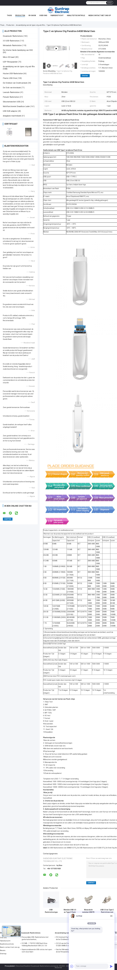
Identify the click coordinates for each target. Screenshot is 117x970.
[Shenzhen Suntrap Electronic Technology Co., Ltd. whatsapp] (12, 513)
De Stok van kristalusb (12, 88)
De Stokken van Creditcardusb (15, 83)
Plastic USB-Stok (10, 78)
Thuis (9, 15)
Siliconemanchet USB (11, 102)
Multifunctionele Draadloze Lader (16, 106)
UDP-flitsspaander (10, 62)
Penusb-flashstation (11, 97)
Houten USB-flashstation (13, 73)
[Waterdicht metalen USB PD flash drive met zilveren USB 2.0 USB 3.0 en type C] (88, 900)
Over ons (43, 15)
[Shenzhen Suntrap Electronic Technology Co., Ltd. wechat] (18, 513)
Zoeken (109, 3)
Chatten (85, 75)
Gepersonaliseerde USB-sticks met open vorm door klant (37, 951)
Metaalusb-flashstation (12, 45)
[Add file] (71, 966)
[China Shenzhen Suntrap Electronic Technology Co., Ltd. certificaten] (9, 132)
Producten (20, 15)
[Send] (111, 966)
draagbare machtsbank (12, 116)
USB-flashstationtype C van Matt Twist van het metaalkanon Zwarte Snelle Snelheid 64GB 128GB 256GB (51, 911)
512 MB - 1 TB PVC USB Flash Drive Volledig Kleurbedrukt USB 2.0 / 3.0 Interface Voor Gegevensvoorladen (35, 944)
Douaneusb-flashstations (13, 36)
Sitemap (3, 954)
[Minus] (111, 916)
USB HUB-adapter (10, 111)
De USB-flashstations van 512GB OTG (91, 848)
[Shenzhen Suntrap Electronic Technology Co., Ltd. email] (6, 513)
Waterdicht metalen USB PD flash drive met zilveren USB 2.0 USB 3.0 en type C (88, 911)
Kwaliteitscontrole (76, 15)
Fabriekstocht (57, 15)
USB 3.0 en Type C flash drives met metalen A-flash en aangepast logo (107, 911)
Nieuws (2, 950)
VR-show (32, 15)
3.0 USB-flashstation (11, 41)
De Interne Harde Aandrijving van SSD (18, 50)
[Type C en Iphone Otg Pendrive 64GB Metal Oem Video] (56, 48)
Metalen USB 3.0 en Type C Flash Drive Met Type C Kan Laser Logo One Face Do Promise (69, 911)
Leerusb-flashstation (11, 92)
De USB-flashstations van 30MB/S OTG (62, 848)
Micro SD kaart (9, 57)
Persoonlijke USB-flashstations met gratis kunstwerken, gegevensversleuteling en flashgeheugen (37, 938)
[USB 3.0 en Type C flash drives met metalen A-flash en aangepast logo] (107, 900)
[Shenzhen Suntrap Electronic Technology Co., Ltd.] (58, 10)
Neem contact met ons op (99, 15)
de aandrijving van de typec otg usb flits (30, 25)
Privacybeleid (10, 966)
